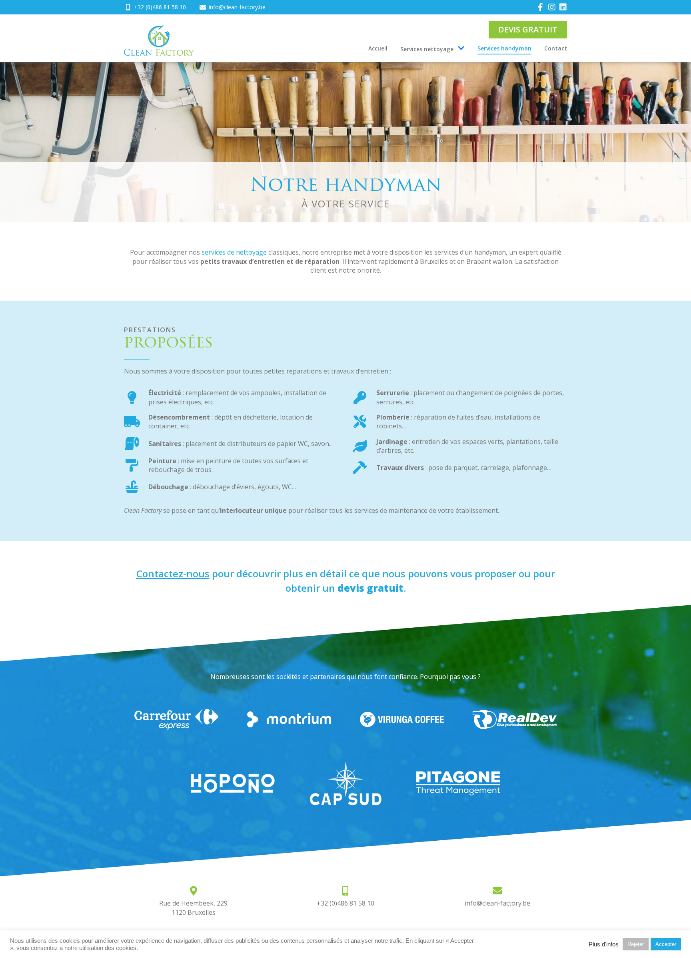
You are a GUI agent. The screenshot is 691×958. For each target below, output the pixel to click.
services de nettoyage (234, 252)
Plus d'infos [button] (604, 944)
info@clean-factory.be (497, 903)
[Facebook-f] (541, 7)
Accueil (377, 48)
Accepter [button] (665, 944)
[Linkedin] (563, 7)
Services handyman (504, 48)
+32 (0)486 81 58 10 (345, 903)
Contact (555, 48)
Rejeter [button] (635, 944)
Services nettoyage (426, 49)
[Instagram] (552, 7)
